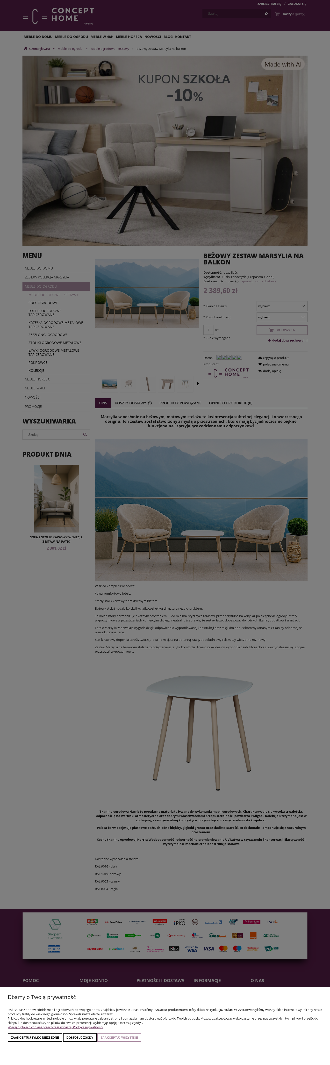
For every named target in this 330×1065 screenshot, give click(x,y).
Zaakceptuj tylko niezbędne (35, 1037)
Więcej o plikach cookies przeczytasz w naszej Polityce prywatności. (55, 1027)
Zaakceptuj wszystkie (119, 1037)
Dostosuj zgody (79, 1037)
